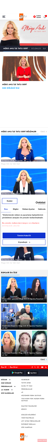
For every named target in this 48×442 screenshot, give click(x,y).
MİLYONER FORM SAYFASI (31, 396)
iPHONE (32, 373)
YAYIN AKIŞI (26, 383)
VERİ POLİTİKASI (27, 418)
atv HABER (5, 390)
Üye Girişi (14, 367)
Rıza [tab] (6, 209)
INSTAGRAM (38, 367)
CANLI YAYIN (42, 440)
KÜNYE (24, 409)
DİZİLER (4, 380)
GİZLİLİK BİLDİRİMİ (28, 415)
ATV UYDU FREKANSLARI (30, 421)
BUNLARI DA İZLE (9, 272)
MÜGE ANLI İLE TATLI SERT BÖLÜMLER (18, 131)
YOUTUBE (42, 367)
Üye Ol (3, 367)
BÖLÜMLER (36, 48)
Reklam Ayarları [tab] (28, 209)
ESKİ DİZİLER (6, 383)
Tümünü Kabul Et (24, 235)
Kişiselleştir (22, 242)
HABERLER (25, 380)
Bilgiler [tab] (16, 209)
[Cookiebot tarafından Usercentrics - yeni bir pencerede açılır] (35, 202)
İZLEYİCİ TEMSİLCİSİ (29, 406)
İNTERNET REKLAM (28, 424)
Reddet (9, 201)
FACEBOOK (32, 366)
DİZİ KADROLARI (7, 393)
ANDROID (17, 373)
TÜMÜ (42, 131)
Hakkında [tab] (41, 209)
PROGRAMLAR (6, 386)
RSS (46, 367)
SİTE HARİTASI (26, 427)
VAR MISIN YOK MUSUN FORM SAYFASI (32, 400)
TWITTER (35, 367)
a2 (22, 392)
